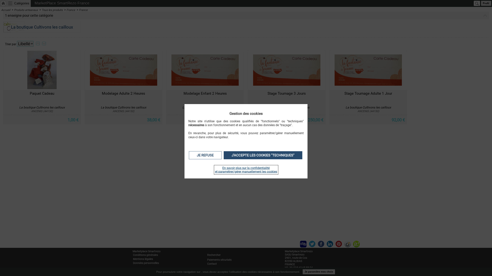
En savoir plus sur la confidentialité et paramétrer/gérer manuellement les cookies (246, 169)
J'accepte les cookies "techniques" (263, 155)
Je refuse (205, 155)
